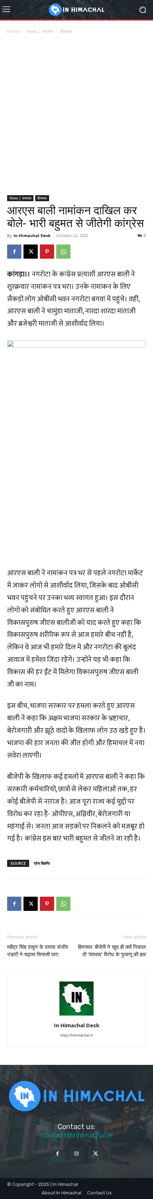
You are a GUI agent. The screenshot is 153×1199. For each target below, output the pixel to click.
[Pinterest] (47, 251)
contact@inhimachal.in (76, 1135)
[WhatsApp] (63, 251)
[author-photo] (76, 1015)
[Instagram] (76, 1154)
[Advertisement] (76, 115)
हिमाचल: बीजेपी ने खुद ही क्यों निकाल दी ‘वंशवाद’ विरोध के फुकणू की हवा (112, 951)
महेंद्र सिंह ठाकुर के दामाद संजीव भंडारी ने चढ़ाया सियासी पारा (37, 951)
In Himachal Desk (32, 235)
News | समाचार (39, 31)
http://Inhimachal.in (76, 1035)
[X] (30, 251)
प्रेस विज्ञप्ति (42, 863)
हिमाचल (66, 31)
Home (13, 31)
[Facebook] (14, 251)
